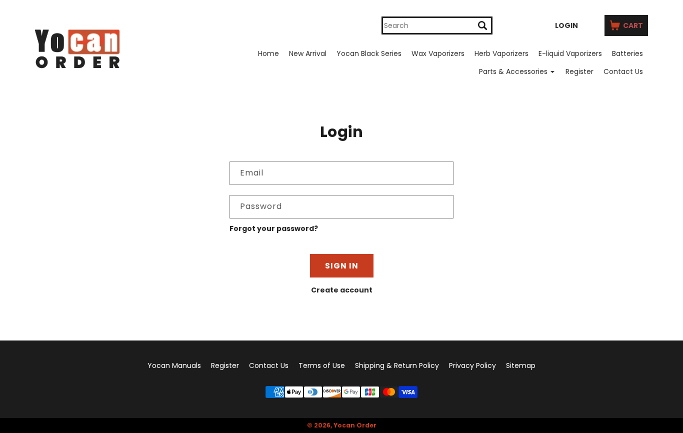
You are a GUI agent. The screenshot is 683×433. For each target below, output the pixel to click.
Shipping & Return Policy (397, 365)
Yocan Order (355, 425)
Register (580, 71)
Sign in (341, 265)
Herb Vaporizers (501, 53)
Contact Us (623, 71)
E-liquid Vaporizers (570, 53)
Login (566, 25)
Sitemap (521, 365)
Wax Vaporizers (438, 53)
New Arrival (307, 53)
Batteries (627, 53)
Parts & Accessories (513, 71)
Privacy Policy (472, 365)
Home (268, 53)
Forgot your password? (274, 229)
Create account (341, 290)
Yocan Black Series (369, 53)
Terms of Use (321, 365)
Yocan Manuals (174, 365)
